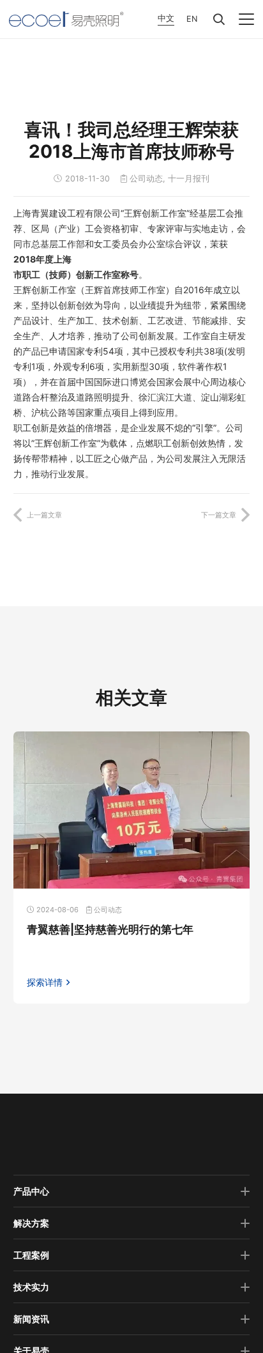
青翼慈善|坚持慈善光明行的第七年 (110, 929)
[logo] (66, 19)
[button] (219, 19)
